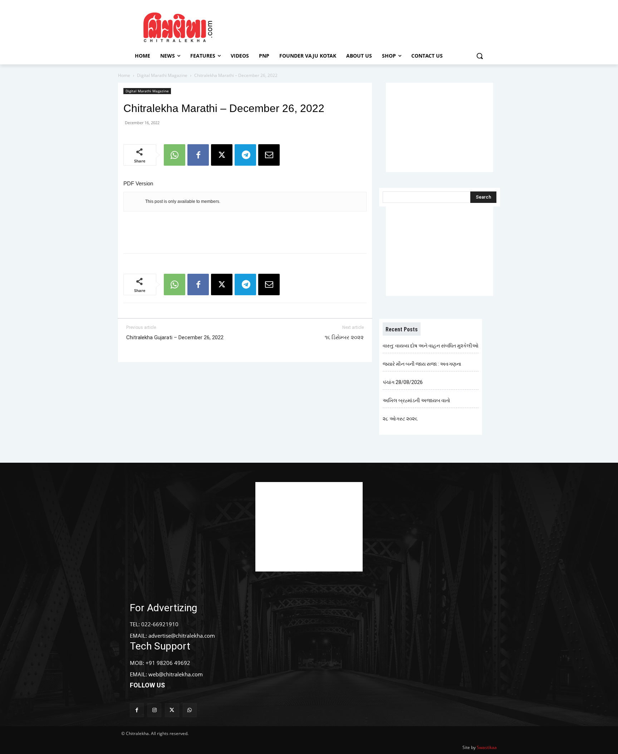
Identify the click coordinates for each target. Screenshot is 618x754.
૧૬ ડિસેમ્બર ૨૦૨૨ (344, 337)
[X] (221, 155)
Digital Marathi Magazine (162, 75)
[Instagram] (154, 710)
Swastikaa (487, 747)
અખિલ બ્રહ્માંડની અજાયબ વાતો (416, 400)
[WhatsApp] (174, 155)
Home (124, 75)
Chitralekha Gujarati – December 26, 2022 (175, 337)
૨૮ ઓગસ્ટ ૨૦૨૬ (400, 419)
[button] (479, 55)
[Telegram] (245, 155)
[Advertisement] (369, 26)
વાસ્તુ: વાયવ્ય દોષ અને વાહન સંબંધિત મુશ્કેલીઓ (431, 346)
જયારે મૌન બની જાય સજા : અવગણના (422, 364)
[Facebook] (198, 155)
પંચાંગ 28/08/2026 (403, 382)
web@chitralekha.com (175, 674)
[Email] (269, 155)
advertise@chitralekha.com (181, 635)
